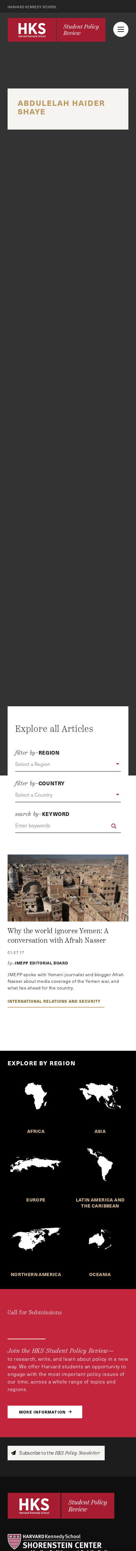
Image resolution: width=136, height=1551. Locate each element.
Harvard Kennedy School (32, 7)
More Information (42, 1411)
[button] (68, 764)
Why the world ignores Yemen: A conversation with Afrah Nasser (58, 936)
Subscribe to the (59, 1453)
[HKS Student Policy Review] (57, 30)
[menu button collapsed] (120, 29)
